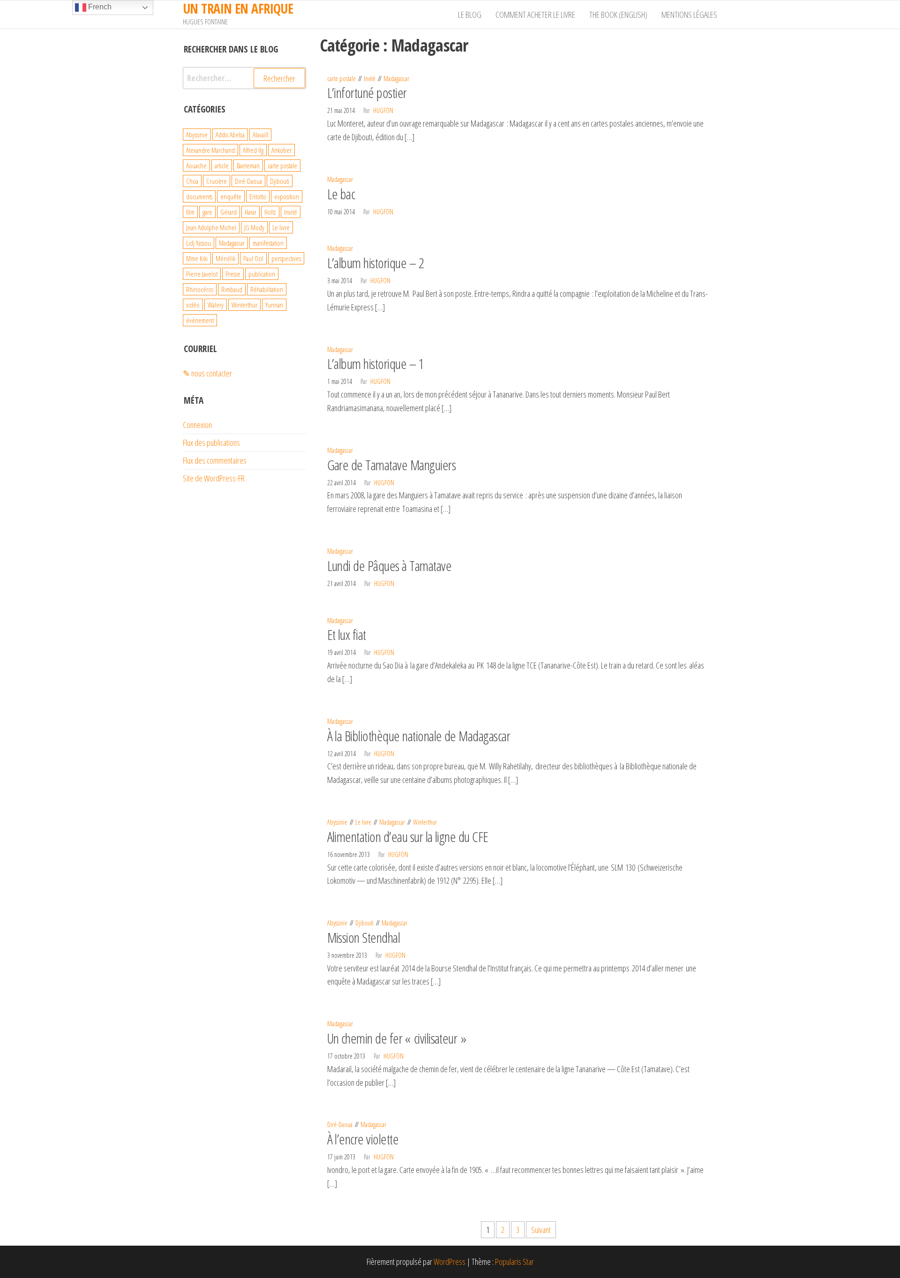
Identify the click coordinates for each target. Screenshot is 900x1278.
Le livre (363, 822)
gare (207, 212)
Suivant (541, 1229)
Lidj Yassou (198, 243)
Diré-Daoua (339, 1124)
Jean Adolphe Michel (211, 227)
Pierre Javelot (202, 273)
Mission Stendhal (363, 937)
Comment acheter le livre (535, 14)
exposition (286, 196)
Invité (369, 78)
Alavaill (260, 134)
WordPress (449, 1261)
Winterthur (425, 822)
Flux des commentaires (215, 460)
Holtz (270, 212)
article (222, 165)
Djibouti (364, 922)
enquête (230, 196)
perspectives (286, 258)
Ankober (281, 150)
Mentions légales (689, 14)
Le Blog (469, 14)
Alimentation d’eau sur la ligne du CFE (407, 836)
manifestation (268, 243)
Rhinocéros (199, 289)
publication (261, 273)
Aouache (196, 165)
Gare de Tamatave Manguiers (391, 464)
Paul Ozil (253, 258)
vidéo (193, 304)
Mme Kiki (197, 258)
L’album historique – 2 (375, 262)
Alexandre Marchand (210, 150)
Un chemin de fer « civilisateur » (396, 1038)
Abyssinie (337, 822)
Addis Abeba (230, 134)
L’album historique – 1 (375, 363)
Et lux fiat (346, 634)
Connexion (197, 424)
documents (199, 196)
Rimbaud (231, 289)
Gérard (228, 212)
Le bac (341, 193)
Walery (216, 304)
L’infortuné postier (367, 92)
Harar (250, 212)
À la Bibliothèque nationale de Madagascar (418, 735)
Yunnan (274, 304)
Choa (192, 181)
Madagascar (396, 78)
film (190, 212)
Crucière (216, 181)
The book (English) (618, 14)
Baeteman (248, 165)
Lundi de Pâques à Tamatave (389, 565)
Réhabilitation (266, 289)
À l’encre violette (363, 1139)
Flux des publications (211, 442)
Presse (232, 273)
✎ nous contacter (207, 373)
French (99, 7)
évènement (200, 320)
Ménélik (225, 258)
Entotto (257, 196)
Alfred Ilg (253, 150)
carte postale (341, 78)
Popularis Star (514, 1261)
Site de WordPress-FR (214, 478)
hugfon (383, 110)
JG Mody (254, 227)
